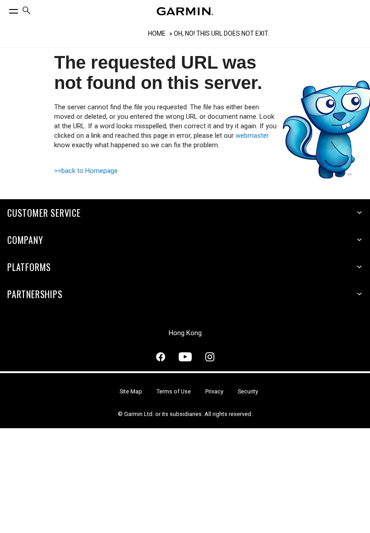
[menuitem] (26, 11)
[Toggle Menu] (5, 9)
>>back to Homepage (86, 171)
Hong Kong (185, 333)
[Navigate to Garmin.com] (185, 11)
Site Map (131, 391)
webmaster (252, 135)
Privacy (214, 391)
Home (157, 33)
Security (248, 391)
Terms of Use (174, 391)
